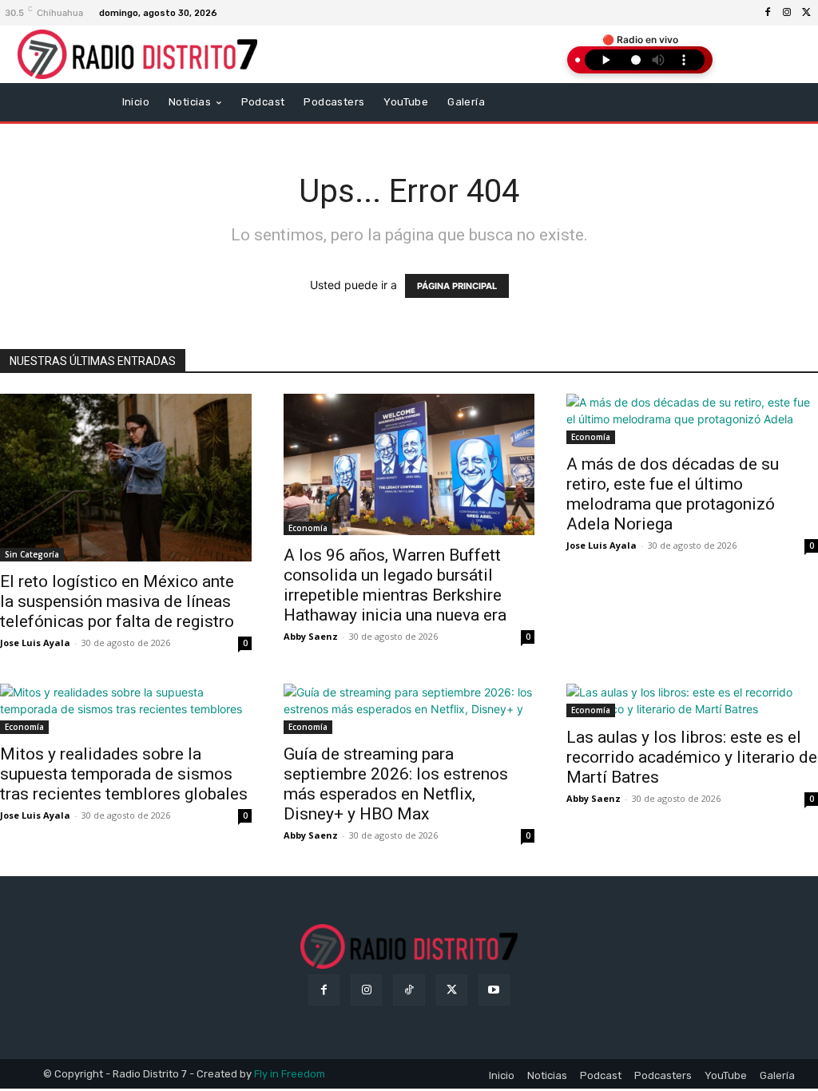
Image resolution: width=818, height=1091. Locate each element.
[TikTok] (408, 990)
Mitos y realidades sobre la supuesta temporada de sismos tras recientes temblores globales (124, 773)
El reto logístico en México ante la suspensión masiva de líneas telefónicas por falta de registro (117, 601)
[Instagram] (786, 12)
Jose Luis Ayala (35, 643)
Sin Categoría (32, 554)
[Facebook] (767, 12)
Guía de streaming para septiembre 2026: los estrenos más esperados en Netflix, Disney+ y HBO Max (396, 783)
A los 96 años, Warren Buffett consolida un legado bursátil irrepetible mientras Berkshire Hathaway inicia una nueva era (395, 585)
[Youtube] (494, 990)
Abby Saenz (311, 636)
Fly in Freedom (289, 1074)
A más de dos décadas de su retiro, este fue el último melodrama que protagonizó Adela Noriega (672, 494)
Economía (308, 528)
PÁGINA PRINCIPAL (457, 286)
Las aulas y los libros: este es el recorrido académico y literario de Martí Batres (691, 757)
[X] (806, 12)
